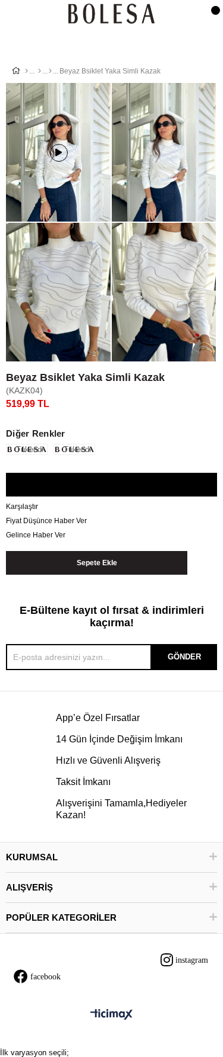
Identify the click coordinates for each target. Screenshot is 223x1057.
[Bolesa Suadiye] (111, 14)
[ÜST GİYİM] (39, 71)
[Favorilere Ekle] (111, 485)
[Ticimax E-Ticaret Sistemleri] (111, 1015)
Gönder (184, 656)
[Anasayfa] (26, 71)
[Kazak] (50, 71)
